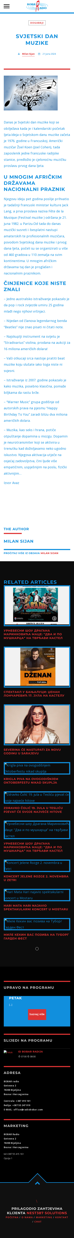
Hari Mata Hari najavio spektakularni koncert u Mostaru (36, 907)
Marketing (44, 1217)
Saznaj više (37, 1014)
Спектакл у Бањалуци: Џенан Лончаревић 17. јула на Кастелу (34, 694)
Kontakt (61, 1217)
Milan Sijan (28, 53)
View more (37, 605)
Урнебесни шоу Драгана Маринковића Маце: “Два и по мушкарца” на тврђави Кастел (33, 634)
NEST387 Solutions (47, 1213)
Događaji (37, 22)
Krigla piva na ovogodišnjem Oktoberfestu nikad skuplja (31, 780)
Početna (12, 1217)
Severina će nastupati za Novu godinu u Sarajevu (32, 751)
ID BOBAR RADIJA (30, 1051)
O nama (27, 1217)
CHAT (38, 1221)
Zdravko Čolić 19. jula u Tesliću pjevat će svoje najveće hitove (33, 810)
